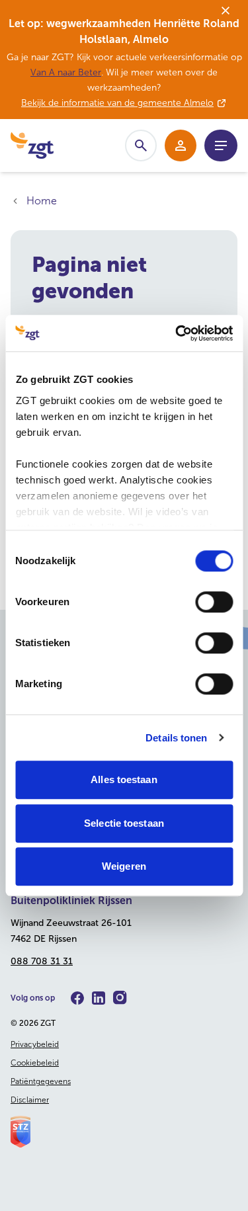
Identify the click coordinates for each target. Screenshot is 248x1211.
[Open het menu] (220, 145)
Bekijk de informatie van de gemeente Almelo (117, 103)
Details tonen (176, 737)
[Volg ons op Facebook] (77, 998)
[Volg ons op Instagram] (120, 998)
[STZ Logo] (124, 1132)
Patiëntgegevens (41, 1081)
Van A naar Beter (65, 72)
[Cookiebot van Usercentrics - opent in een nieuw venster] (176, 333)
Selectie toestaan (124, 823)
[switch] (214, 601)
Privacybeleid (35, 1044)
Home (41, 200)
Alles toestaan (124, 779)
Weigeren (124, 866)
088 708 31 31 (42, 961)
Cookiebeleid (35, 1062)
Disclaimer (30, 1100)
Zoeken (141, 145)
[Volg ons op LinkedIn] (98, 998)
